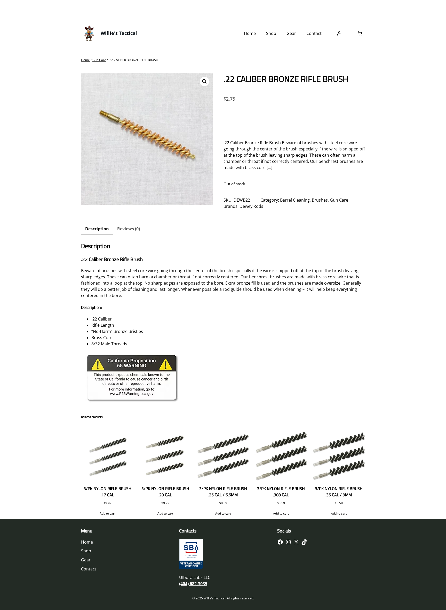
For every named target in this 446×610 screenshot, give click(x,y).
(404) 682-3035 (193, 583)
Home (85, 60)
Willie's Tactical (119, 33)
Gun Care (99, 60)
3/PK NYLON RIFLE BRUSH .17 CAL (107, 491)
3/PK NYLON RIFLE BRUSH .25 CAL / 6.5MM (223, 491)
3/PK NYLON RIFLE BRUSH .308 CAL (281, 491)
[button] (204, 81)
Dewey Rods (251, 206)
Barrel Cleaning (295, 200)
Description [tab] (97, 229)
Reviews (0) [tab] (128, 229)
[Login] (339, 33)
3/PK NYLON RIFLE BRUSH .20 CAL (165, 491)
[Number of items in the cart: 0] (360, 33)
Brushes (320, 200)
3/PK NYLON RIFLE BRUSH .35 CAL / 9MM (339, 491)
